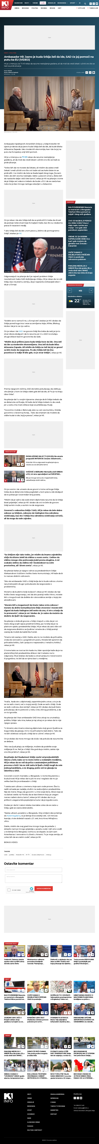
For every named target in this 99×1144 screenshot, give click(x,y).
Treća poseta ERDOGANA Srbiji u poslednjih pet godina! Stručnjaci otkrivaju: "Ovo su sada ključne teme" (84, 962)
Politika (35, 8)
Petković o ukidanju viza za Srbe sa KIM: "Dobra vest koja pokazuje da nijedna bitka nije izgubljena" (61, 962)
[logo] (14, 1114)
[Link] (90, 72)
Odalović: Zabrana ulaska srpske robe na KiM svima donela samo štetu (14, 962)
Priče (29, 1118)
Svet (59, 8)
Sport (72, 3)
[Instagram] (94, 4)
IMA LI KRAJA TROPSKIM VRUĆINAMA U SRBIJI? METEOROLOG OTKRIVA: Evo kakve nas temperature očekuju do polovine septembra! (37, 1076)
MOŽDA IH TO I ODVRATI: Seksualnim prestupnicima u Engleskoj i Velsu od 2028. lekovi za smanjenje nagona (60, 997)
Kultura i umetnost (34, 1130)
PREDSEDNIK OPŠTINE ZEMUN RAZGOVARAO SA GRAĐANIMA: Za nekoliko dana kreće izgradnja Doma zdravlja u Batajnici (84, 1020)
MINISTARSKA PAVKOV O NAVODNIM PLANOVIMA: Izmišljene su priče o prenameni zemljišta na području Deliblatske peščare (83, 997)
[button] (70, 291)
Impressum (54, 1098)
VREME (35, 3)
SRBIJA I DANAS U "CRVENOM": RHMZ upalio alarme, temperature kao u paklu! (14, 1076)
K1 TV (28, 855)
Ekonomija (62, 3)
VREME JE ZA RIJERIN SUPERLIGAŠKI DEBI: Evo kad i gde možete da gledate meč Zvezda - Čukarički (79, 241)
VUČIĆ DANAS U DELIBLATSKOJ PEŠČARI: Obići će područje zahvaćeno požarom (79, 255)
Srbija (17, 8)
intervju (48, 855)
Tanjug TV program (57, 1106)
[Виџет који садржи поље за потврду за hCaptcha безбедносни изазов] (20, 890)
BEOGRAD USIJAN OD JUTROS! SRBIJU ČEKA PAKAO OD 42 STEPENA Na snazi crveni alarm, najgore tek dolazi (84, 1076)
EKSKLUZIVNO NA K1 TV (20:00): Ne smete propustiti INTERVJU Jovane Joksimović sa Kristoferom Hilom (44, 457)
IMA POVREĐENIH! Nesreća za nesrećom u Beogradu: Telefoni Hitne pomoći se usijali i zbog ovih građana (80, 210)
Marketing (54, 1110)
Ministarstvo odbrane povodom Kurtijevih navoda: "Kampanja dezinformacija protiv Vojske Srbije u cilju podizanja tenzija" (35, 962)
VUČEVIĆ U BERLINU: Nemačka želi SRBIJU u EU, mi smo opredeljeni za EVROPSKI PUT (44, 473)
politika (11, 855)
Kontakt (53, 1114)
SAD (21, 331)
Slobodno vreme (33, 1122)
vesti (5, 855)
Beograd (25, 8)
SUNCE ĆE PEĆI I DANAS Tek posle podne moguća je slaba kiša (37, 1053)
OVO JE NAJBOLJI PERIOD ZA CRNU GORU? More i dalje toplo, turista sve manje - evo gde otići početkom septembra (79, 225)
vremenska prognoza (75, 285)
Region (52, 8)
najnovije (19, 3)
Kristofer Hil (20, 855)
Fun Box (30, 1126)
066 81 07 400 (80, 1105)
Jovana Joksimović (38, 855)
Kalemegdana (14, 816)
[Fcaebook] (86, 72)
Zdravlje (52, 3)
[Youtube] (97, 4)
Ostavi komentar (44, 888)
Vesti (27, 3)
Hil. (20, 233)
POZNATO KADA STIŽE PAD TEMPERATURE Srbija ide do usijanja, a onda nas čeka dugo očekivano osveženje (60, 1053)
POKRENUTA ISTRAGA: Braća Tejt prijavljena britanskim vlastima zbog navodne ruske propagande (60, 1020)
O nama (53, 1102)
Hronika (44, 8)
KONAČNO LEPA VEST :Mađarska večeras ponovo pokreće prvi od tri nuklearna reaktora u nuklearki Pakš (37, 1020)
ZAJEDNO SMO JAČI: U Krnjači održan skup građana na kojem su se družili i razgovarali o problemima (13, 1020)
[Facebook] (91, 4)
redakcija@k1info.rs (82, 1108)
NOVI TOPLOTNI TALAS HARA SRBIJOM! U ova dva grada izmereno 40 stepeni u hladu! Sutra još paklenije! (61, 1076)
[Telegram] (93, 72)
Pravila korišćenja (57, 1094)
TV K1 (24, 157)
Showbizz (31, 1114)
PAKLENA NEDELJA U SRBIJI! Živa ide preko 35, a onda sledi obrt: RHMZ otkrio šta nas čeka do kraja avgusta (80, 270)
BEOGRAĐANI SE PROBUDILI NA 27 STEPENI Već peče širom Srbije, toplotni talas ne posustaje (84, 1053)
